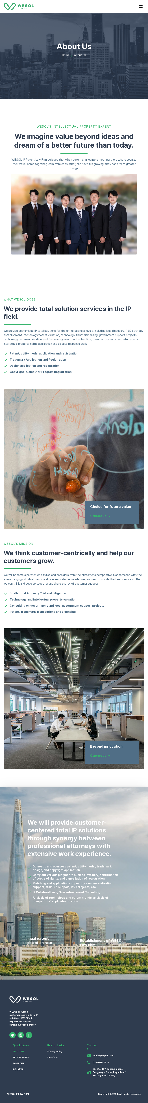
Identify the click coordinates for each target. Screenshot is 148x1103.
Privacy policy (54, 1051)
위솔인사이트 (18, 1069)
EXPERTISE (18, 1063)
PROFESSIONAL (21, 1057)
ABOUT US (18, 1051)
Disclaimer (52, 1057)
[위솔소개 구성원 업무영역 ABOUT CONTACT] (74, 6)
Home (65, 55)
